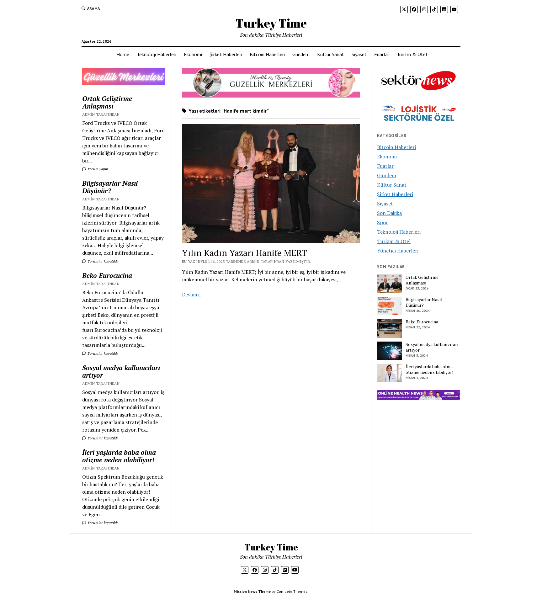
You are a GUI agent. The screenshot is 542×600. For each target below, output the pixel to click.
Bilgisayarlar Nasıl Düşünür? (110, 186)
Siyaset (359, 54)
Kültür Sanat (330, 54)
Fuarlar (381, 54)
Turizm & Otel (412, 54)
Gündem (301, 54)
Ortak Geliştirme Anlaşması (107, 102)
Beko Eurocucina (107, 275)
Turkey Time (271, 23)
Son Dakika (389, 213)
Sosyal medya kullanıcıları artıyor (121, 371)
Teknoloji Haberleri (156, 54)
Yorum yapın (97, 169)
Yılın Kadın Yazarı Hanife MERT (244, 252)
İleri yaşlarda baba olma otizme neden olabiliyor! (119, 456)
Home (122, 54)
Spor (382, 222)
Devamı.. (191, 294)
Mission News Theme (252, 591)
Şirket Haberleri (226, 54)
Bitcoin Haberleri (267, 54)
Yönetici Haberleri (397, 250)
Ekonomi (193, 54)
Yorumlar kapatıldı (102, 261)
